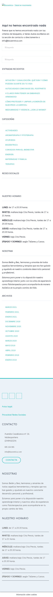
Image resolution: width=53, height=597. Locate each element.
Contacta (11, 460)
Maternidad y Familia (16, 159)
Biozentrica (11, 145)
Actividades (11, 130)
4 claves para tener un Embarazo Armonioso (22, 95)
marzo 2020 (11, 341)
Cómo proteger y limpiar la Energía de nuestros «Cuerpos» (25, 103)
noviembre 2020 (13, 326)
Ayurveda (10, 140)
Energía (9, 154)
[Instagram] (11, 185)
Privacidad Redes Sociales (14, 415)
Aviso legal (7, 406)
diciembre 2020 (12, 321)
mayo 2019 (10, 345)
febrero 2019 (12, 355)
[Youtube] (18, 185)
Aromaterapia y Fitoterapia (19, 135)
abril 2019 (10, 350)
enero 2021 (11, 317)
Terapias (9, 164)
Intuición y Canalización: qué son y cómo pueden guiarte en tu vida (26, 82)
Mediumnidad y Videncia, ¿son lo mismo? (25, 110)
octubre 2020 (12, 331)
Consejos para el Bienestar (19, 150)
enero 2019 (11, 360)
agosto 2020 (11, 336)
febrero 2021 (12, 312)
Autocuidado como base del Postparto (25, 88)
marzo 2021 (11, 307)
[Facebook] (4, 185)
